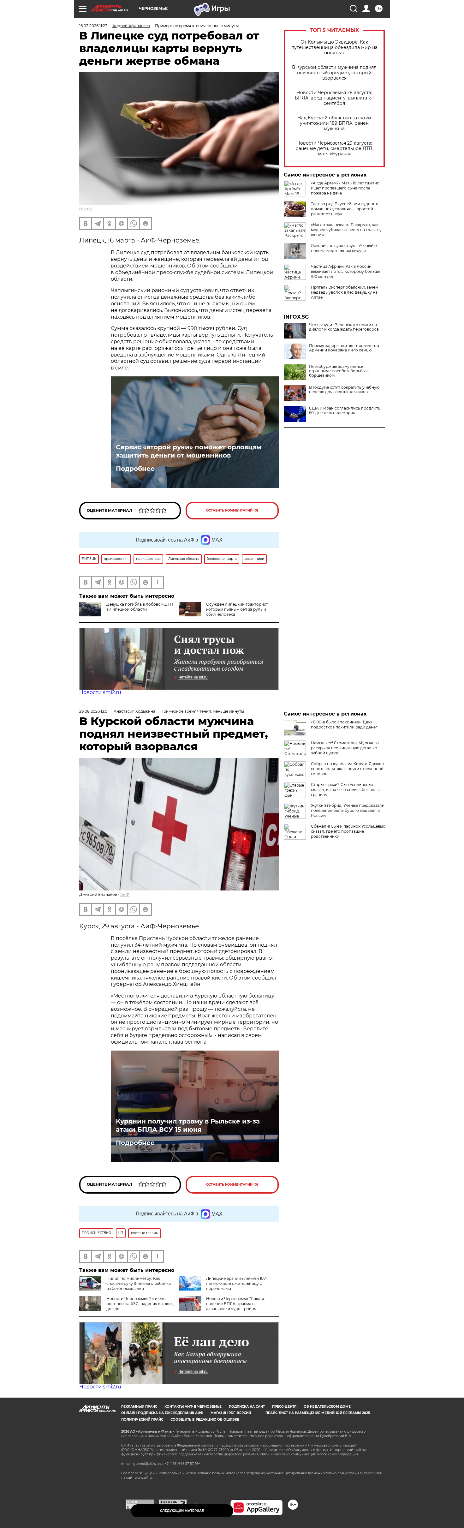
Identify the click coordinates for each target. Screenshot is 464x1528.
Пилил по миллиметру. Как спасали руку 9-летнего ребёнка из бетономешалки (138, 1283)
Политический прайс (142, 1419)
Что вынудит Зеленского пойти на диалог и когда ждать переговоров (344, 327)
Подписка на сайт (247, 1407)
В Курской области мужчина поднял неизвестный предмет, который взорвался (334, 73)
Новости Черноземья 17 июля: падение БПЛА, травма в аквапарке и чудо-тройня (235, 1303)
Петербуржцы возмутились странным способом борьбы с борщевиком (339, 371)
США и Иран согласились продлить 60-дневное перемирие (344, 410)
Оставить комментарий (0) (232, 510)
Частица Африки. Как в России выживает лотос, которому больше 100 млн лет (345, 271)
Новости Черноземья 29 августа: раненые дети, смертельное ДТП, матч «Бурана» (334, 149)
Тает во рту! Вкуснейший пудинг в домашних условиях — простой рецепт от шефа (344, 208)
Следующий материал (182, 1511)
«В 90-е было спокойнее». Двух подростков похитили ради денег (344, 724)
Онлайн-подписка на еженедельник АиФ (162, 1413)
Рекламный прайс (139, 1407)
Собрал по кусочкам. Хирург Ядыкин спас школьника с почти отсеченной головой (347, 768)
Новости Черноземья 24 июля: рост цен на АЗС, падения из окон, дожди (140, 1303)
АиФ (124, 894)
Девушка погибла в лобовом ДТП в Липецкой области (139, 607)
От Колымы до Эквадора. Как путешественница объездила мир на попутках (334, 47)
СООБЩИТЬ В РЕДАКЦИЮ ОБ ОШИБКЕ (204, 1419)
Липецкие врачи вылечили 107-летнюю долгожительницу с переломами (236, 1283)
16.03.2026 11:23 (93, 25)
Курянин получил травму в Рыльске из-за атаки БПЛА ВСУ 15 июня (188, 1125)
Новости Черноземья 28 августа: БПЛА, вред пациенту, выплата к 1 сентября (334, 98)
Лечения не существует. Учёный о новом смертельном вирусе (344, 248)
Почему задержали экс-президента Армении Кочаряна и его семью (344, 348)
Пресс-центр (284, 1407)
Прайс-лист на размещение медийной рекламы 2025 (317, 1413)
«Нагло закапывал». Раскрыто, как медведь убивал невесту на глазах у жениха (346, 229)
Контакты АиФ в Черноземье (193, 1407)
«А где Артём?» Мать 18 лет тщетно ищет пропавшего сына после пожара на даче (345, 188)
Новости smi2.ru (100, 692)
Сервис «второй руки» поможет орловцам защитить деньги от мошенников (188, 451)
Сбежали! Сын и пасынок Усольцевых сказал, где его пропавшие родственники (348, 831)
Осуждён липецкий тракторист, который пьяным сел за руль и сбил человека (237, 609)
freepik (85, 209)
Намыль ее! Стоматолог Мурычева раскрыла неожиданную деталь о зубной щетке (345, 747)
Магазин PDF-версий (231, 1413)
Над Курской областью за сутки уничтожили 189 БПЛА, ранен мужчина (334, 123)
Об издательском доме (327, 1407)
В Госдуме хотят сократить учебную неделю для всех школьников (344, 389)
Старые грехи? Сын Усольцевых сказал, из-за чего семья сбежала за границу (346, 789)
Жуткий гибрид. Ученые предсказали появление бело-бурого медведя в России (347, 810)
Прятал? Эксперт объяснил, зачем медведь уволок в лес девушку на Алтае (344, 292)
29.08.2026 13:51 (94, 711)
